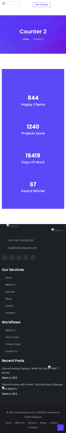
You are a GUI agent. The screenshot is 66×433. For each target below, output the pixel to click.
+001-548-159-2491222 (21, 240)
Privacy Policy (13, 344)
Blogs (8, 298)
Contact (9, 305)
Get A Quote (41, 4)
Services (10, 291)
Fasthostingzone (33, 417)
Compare (10, 312)
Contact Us (11, 351)
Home (8, 277)
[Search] (55, 4)
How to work (12, 337)
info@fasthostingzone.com (22, 247)
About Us (10, 284)
